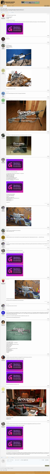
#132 (48, 242)
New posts (1, 7)
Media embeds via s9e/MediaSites (31, 473)
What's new (8, 5)
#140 (48, 422)
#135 (48, 304)
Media (13, 5)
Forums (5, 5)
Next (12, 12)
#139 (48, 387)
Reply (48, 35)
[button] (10, 6)
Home (2, 5)
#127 (48, 133)
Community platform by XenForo (21, 473)
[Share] (47, 37)
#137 (48, 320)
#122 (48, 37)
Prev (1, 12)
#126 (48, 98)
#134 (48, 279)
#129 (48, 206)
